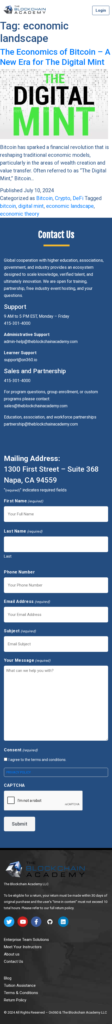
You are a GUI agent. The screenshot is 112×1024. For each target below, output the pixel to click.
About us (12, 954)
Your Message (27, 660)
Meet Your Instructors (23, 947)
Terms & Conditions (21, 992)
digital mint (31, 206)
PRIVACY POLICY (18, 772)
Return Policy (15, 1000)
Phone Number (19, 572)
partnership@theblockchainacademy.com (41, 424)
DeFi (78, 198)
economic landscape (70, 206)
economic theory (19, 214)
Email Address (27, 601)
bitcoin (8, 206)
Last (7, 556)
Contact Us (13, 961)
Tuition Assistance (20, 985)
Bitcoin (44, 198)
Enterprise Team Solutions (26, 939)
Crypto (62, 198)
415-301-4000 (17, 380)
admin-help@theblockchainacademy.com (41, 341)
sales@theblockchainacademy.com (35, 405)
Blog (7, 978)
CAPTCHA (14, 785)
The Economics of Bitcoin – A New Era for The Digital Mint (55, 57)
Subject (20, 630)
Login (101, 10)
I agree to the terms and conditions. (37, 760)
